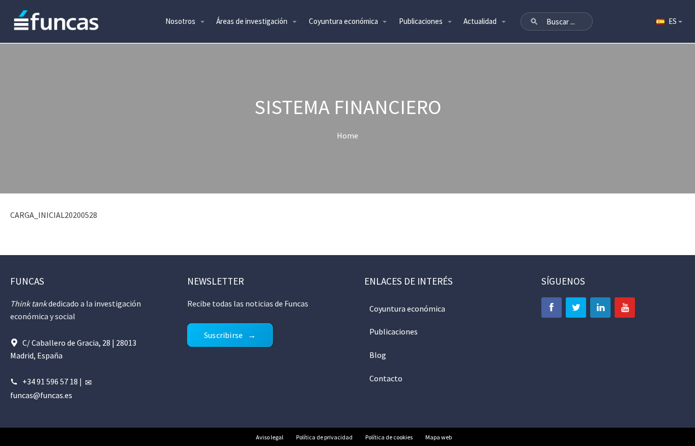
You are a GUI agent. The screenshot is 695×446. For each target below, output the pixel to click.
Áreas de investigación (251, 21)
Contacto (385, 378)
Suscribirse (223, 335)
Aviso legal (269, 437)
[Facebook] (551, 307)
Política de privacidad (324, 437)
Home (347, 135)
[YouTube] (625, 307)
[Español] (668, 21)
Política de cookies (389, 437)
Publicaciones (421, 21)
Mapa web (438, 437)
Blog (377, 355)
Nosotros (180, 21)
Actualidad (480, 21)
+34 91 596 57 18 (50, 381)
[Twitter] (576, 307)
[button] (534, 21)
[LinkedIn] (600, 307)
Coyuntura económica (343, 21)
